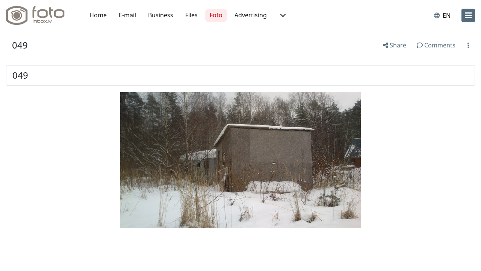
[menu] (468, 15)
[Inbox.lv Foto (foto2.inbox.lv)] (39, 15)
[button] (282, 15)
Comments (439, 45)
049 (20, 45)
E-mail (127, 15)
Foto (216, 15)
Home (98, 15)
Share (397, 45)
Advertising (250, 15)
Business (160, 15)
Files (191, 15)
